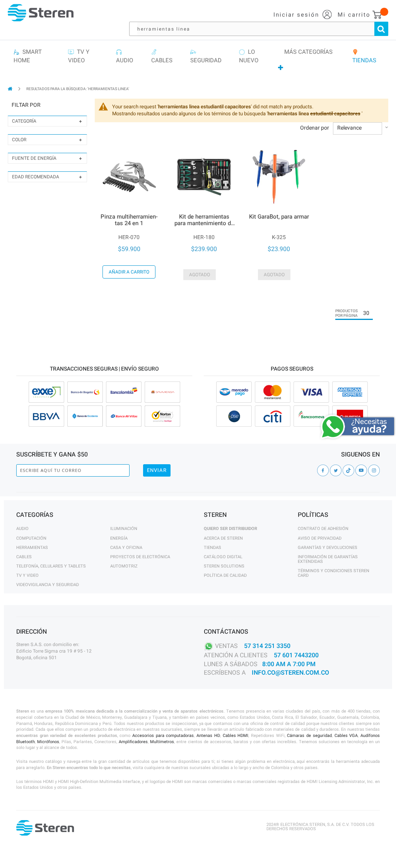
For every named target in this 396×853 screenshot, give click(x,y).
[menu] (198, 60)
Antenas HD (208, 735)
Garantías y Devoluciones (327, 547)
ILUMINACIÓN (123, 528)
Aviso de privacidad (319, 538)
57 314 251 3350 (267, 645)
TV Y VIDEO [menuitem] (78, 56)
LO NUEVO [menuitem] (248, 56)
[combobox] (262, 29)
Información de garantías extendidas (328, 559)
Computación (31, 538)
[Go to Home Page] (11, 88)
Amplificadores (133, 741)
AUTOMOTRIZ (124, 566)
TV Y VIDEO (27, 575)
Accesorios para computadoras (163, 735)
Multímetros (162, 741)
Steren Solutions (224, 566)
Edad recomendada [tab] (35, 176)
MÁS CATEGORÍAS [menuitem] (308, 52)
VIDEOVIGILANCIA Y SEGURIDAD (47, 584)
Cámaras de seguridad (309, 735)
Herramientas (32, 547)
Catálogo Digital (223, 557)
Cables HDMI (236, 735)
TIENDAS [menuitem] (364, 56)
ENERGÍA (119, 538)
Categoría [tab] (24, 121)
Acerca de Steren (223, 538)
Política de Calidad (225, 575)
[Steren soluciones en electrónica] (40, 12)
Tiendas (212, 547)
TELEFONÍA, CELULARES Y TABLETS (51, 566)
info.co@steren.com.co (290, 672)
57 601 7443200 (296, 655)
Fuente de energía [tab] (34, 158)
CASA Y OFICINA (126, 547)
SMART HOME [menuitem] (28, 56)
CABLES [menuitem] (161, 56)
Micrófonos (48, 741)
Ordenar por (314, 128)
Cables (24, 557)
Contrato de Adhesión (323, 528)
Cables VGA (346, 735)
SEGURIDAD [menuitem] (206, 56)
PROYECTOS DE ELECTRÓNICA (140, 557)
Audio (22, 528)
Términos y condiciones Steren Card (333, 573)
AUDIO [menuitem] (124, 56)
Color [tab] (19, 139)
